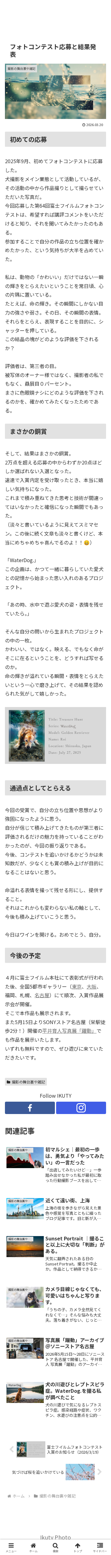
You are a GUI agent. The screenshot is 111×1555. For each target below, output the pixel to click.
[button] (99, 1079)
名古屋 (42, 995)
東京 (77, 986)
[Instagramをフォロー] (81, 1108)
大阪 (92, 986)
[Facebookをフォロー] (30, 1108)
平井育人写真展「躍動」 (69, 1030)
